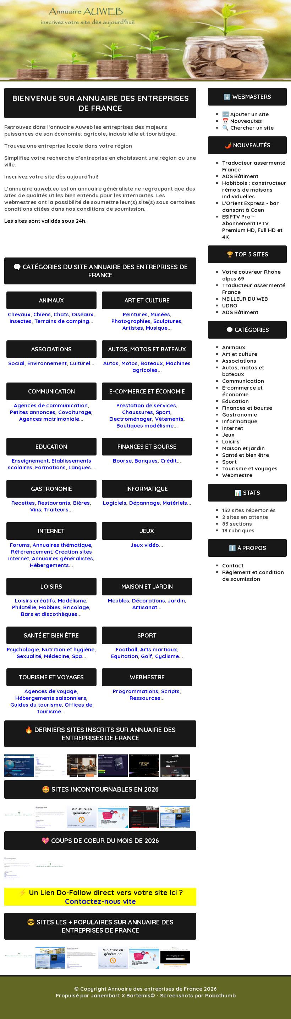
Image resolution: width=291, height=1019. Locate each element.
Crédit (168, 460)
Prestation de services (146, 405)
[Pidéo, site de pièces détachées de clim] (82, 826)
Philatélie (24, 607)
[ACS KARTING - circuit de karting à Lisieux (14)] (144, 826)
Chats (61, 314)
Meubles (118, 600)
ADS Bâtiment (240, 176)
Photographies (130, 321)
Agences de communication (51, 405)
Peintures (135, 314)
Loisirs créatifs (35, 600)
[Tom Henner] (175, 774)
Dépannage (144, 502)
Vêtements (169, 418)
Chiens (42, 314)
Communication (51, 391)
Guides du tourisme (36, 704)
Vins (35, 509)
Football (126, 649)
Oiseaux (82, 314)
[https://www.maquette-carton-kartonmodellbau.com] (50, 877)
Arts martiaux (158, 649)
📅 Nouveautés (242, 121)
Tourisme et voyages (51, 677)
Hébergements (49, 565)
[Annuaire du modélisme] (50, 826)
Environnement (47, 363)
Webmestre (147, 677)
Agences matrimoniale (49, 418)
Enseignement (30, 460)
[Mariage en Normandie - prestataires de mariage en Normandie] (175, 966)
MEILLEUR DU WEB (245, 298)
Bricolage (76, 607)
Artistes (132, 327)
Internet (51, 530)
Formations (50, 467)
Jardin (176, 600)
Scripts (170, 691)
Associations (51, 349)
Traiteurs (56, 509)
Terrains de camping (61, 321)
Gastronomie (51, 488)
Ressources (145, 698)
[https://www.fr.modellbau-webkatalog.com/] (19, 877)
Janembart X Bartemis (120, 995)
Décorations (148, 600)
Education (51, 446)
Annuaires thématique (62, 545)
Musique (157, 327)
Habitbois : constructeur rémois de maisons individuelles (254, 190)
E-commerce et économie (147, 391)
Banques (146, 460)
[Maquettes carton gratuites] (19, 826)
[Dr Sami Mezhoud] (113, 826)
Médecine (56, 656)
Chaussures (137, 412)
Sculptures (167, 321)
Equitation (124, 656)
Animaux (51, 300)
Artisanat (144, 607)
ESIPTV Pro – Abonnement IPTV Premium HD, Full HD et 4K (252, 226)
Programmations (135, 691)
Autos (111, 363)
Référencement (31, 551)
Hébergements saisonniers (50, 698)
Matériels (175, 502)
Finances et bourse (146, 446)
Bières (81, 502)
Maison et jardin (147, 586)
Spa (77, 656)
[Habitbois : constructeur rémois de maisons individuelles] (82, 774)
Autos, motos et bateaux (147, 349)
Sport (163, 412)
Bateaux (152, 363)
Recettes (23, 502)
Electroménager (130, 418)
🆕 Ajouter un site (245, 114)
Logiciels (114, 502)
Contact (232, 565)
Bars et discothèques (49, 614)
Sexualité (29, 656)
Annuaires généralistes (62, 558)
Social (16, 363)
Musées (160, 314)
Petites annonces (32, 412)
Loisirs (51, 586)
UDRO (229, 305)
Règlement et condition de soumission (253, 575)
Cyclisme (167, 656)
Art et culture (147, 300)
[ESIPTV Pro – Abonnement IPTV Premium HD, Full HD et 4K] (113, 774)
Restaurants (54, 502)
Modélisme (72, 600)
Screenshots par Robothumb (198, 995)
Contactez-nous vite (100, 901)
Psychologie (23, 649)
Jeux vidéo (145, 545)
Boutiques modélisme (145, 425)
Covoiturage (74, 412)
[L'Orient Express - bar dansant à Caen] (144, 774)
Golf (146, 656)
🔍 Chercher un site (248, 127)
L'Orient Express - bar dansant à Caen (250, 206)
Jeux (147, 530)
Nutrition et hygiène (68, 649)
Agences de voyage (50, 691)
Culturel (80, 363)
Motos (129, 363)
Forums (20, 545)
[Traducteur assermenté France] (19, 774)
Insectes (21, 321)
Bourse (122, 460)
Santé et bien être (51, 635)
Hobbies (49, 607)
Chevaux (19, 314)
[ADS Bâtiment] (50, 774)
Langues (79, 467)
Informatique (147, 488)
